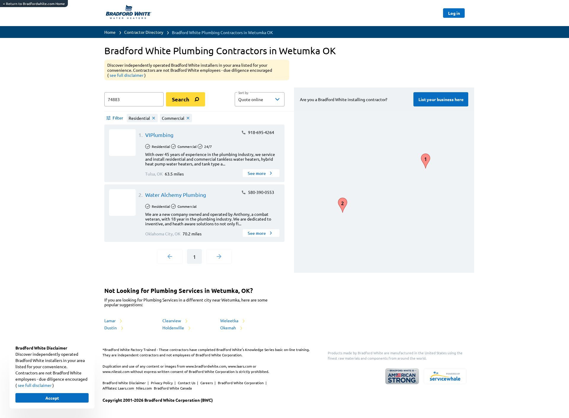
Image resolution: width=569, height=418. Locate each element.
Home (110, 32)
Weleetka (229, 320)
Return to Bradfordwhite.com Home (34, 3)
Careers (207, 382)
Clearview (172, 320)
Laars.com (126, 388)
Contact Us (187, 382)
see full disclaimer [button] (127, 75)
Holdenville (173, 327)
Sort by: (243, 93)
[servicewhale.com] (445, 376)
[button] (259, 99)
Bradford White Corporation (241, 382)
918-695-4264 (260, 132)
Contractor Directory (143, 32)
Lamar (110, 320)
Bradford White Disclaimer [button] (125, 382)
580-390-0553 (260, 192)
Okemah (228, 327)
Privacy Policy (162, 382)
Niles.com (144, 388)
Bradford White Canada (173, 388)
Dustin (111, 327)
